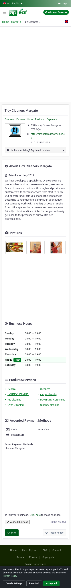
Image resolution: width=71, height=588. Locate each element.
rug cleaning (14, 399)
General (11, 389)
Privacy (33, 557)
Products (39, 119)
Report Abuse (56, 532)
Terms (20, 557)
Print (13, 532)
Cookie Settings (14, 583)
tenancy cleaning (49, 404)
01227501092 (42, 142)
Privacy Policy (10, 576)
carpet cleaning (49, 394)
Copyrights (48, 557)
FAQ (45, 550)
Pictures (20, 119)
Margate (16, 21)
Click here (35, 514)
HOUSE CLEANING (18, 394)
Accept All (51, 583)
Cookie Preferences (35, 564)
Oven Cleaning (15, 404)
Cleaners (45, 389)
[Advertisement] (35, 63)
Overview (9, 119)
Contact (56, 550)
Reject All (34, 583)
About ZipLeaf (29, 550)
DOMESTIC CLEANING (53, 399)
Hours (30, 119)
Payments (51, 119)
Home (5, 21)
